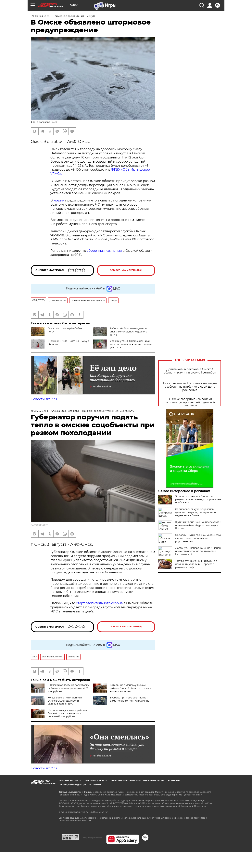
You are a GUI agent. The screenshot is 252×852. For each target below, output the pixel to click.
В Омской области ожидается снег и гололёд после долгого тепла (128, 331)
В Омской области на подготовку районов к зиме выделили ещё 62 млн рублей (68, 688)
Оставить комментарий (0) (126, 270)
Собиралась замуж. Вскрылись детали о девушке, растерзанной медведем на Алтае (195, 512)
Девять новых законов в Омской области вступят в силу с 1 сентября (190, 371)
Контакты (174, 780)
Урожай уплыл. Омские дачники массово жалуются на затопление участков (131, 344)
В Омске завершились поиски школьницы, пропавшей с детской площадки (190, 402)
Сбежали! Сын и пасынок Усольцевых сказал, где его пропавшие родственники (198, 538)
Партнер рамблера (92, 837)
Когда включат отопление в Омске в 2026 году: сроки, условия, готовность (65, 700)
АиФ (54, 122)
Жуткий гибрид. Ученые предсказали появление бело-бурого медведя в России (198, 525)
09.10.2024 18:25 (40, 16)
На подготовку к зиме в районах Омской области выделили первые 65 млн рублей (67, 713)
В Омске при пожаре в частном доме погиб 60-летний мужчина (129, 699)
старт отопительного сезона (99, 603)
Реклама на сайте (70, 780)
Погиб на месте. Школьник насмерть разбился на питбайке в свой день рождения (190, 387)
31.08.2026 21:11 (39, 410)
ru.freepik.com (39, 524)
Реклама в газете (96, 780)
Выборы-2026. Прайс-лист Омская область (137, 780)
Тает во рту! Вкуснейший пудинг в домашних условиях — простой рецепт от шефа (196, 564)
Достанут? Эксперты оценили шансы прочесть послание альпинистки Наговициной (198, 551)
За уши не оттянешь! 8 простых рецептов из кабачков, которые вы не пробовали (198, 499)
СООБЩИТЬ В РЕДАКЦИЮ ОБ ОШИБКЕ (80, 784)
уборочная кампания (104, 251)
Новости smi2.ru (44, 399)
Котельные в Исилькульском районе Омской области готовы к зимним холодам (130, 688)
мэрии (59, 200)
